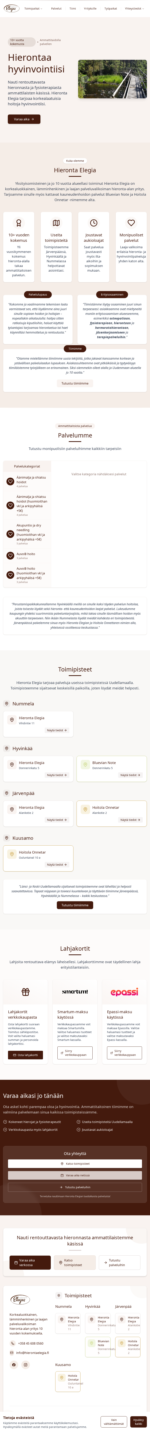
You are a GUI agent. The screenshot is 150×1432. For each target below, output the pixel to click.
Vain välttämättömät (114, 1422)
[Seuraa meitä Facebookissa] (14, 1365)
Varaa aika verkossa (27, 1262)
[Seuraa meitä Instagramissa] (25, 1365)
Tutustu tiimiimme (75, 383)
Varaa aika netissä (78, 1175)
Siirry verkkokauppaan (76, 1053)
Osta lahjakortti (28, 1055)
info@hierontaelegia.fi (32, 1353)
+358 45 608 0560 (30, 1343)
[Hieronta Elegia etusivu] (12, 8)
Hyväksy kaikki (138, 1422)
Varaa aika (21, 119)
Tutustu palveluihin (77, 1187)
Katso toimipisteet (78, 1163)
